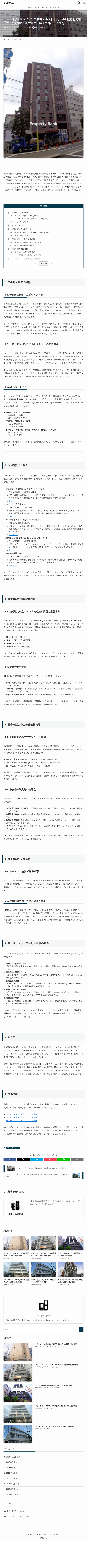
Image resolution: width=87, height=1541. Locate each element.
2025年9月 (12, 1462)
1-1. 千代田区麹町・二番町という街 (26, 216)
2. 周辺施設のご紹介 (18, 225)
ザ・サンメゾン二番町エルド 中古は (21, 1117)
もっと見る (43, 263)
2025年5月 (11, 1468)
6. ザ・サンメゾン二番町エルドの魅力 (25, 259)
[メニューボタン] (84, 2)
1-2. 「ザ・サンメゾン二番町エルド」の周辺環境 (31, 219)
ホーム (29, 1534)
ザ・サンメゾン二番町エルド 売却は (21, 1121)
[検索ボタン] (79, 2)
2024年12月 (12, 1495)
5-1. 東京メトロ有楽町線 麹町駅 (25, 252)
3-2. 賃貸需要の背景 (21, 235)
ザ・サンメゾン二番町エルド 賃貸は (21, 1114)
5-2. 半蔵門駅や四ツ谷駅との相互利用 (27, 255)
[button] (10, 1159)
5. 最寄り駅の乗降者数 (19, 249)
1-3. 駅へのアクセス (21, 222)
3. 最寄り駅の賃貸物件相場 (20, 229)
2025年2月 (12, 1484)
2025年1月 (12, 1489)
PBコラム (8, 2)
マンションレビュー (12, 27)
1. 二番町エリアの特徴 (19, 212)
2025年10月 (13, 1457)
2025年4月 (12, 1473)
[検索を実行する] (81, 1329)
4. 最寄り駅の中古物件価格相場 (22, 239)
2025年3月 (12, 1478)
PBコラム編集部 (15, 1214)
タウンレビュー (15, 1511)
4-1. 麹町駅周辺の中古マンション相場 (27, 242)
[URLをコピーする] (77, 1159)
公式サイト (13, 501)
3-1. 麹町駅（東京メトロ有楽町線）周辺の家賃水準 (32, 232)
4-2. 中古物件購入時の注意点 (24, 245)
